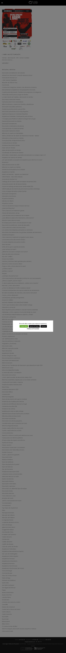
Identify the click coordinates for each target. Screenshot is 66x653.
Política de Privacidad (33, 328)
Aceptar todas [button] (24, 326)
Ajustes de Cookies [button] (34, 326)
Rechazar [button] (43, 326)
